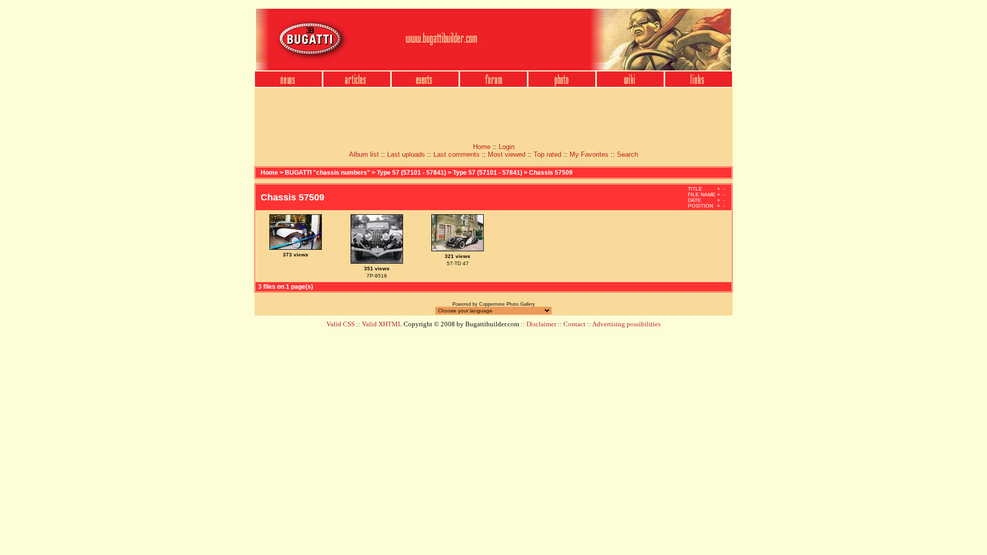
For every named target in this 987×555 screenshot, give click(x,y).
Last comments (456, 154)
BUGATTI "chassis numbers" (327, 172)
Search (627, 154)
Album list (364, 154)
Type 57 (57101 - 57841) (412, 172)
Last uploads (406, 154)
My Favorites (589, 154)
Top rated (547, 154)
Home (481, 147)
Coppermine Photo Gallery (507, 304)
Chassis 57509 (551, 172)
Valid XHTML (382, 324)
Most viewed (506, 154)
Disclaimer (541, 324)
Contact (574, 324)
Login (507, 147)
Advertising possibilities (626, 324)
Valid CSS (340, 324)
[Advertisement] (493, 112)
